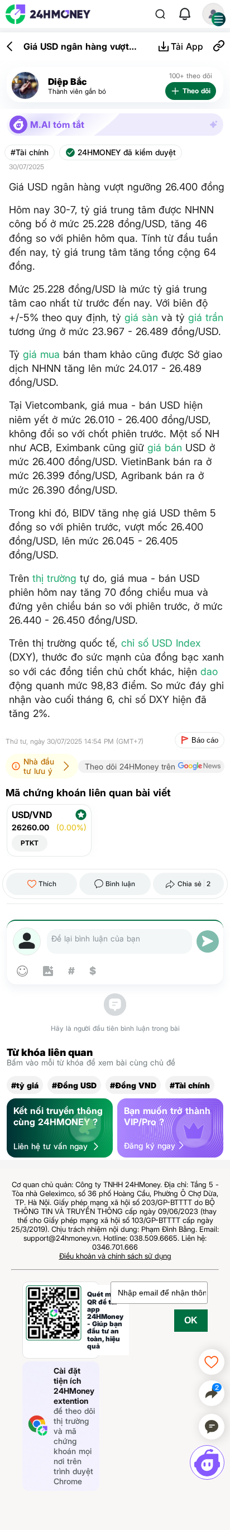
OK (191, 1320)
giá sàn (141, 317)
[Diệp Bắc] (25, 85)
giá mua (41, 354)
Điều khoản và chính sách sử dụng (115, 1255)
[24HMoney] (48, 14)
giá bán (164, 447)
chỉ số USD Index (160, 643)
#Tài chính (30, 152)
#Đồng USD (74, 1085)
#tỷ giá (25, 1085)
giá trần (205, 317)
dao (209, 671)
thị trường (54, 578)
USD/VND (32, 814)
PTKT (30, 843)
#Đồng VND (133, 1085)
